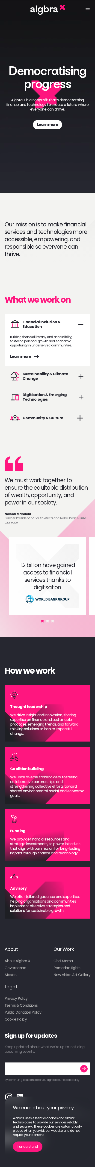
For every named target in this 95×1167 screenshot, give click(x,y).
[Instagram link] (9, 1097)
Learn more (47, 124)
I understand (28, 1146)
